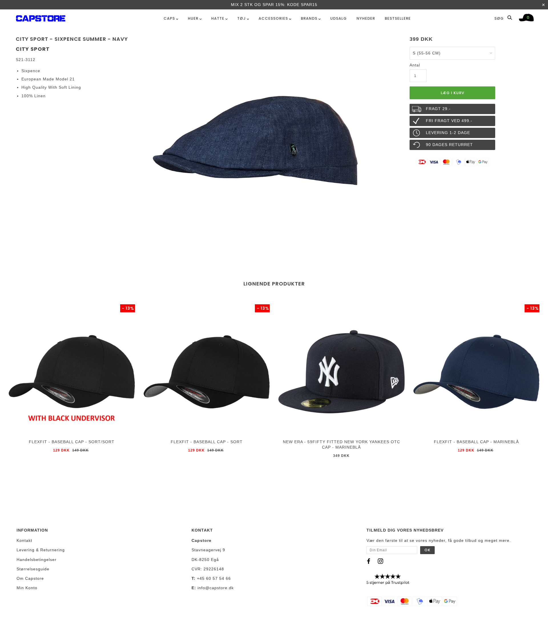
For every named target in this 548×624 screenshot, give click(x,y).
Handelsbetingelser (37, 559)
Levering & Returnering (41, 550)
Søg (499, 18)
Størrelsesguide (33, 569)
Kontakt (24, 540)
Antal (415, 65)
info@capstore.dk (216, 587)
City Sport (33, 48)
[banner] (40, 17)
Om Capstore (30, 578)
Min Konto (27, 587)
